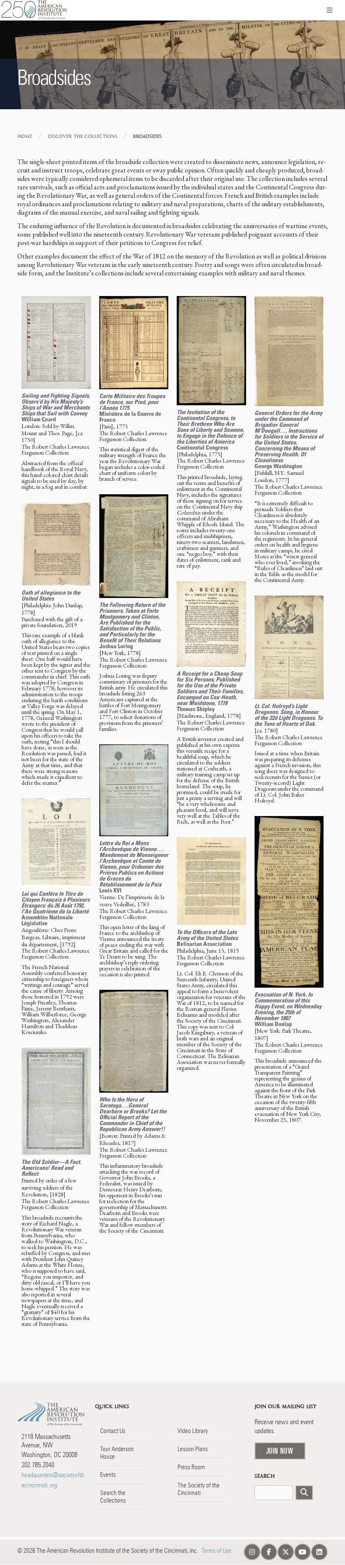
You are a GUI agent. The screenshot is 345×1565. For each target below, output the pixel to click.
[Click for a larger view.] (56, 342)
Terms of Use (216, 1550)
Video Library (193, 1431)
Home (24, 136)
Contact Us (112, 1431)
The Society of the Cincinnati (199, 1489)
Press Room (191, 1467)
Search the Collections (113, 1496)
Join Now (280, 1450)
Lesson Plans (193, 1449)
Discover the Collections (82, 136)
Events (108, 1475)
